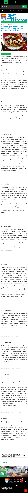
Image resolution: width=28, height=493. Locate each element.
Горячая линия (21, 1)
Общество (10, 24)
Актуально (3, 24)
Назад (5, 462)
